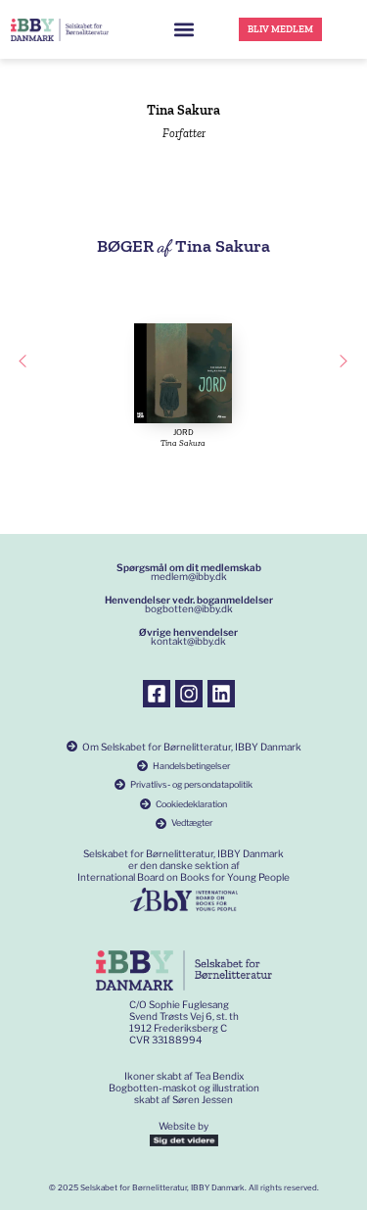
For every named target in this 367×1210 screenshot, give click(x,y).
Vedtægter (191, 822)
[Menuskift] (184, 29)
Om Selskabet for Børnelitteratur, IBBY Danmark (191, 746)
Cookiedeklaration (191, 804)
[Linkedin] (221, 693)
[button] (23, 361)
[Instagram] (189, 693)
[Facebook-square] (156, 693)
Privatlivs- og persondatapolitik (191, 784)
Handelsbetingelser (191, 765)
